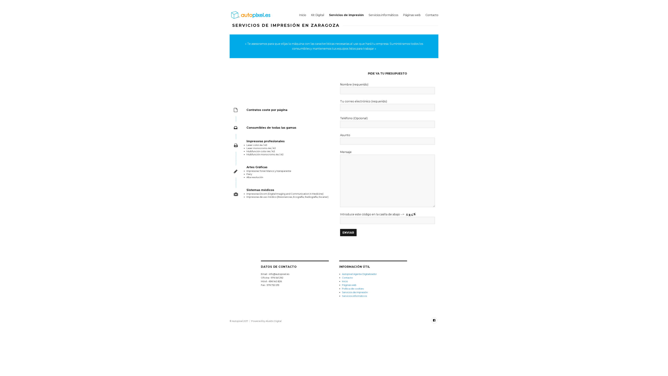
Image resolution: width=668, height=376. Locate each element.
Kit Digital (317, 15)
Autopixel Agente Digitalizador (359, 274)
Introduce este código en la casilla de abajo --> (372, 214)
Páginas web (412, 15)
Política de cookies (353, 288)
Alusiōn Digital (273, 321)
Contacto (432, 15)
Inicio (302, 15)
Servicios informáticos (383, 15)
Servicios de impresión (346, 15)
